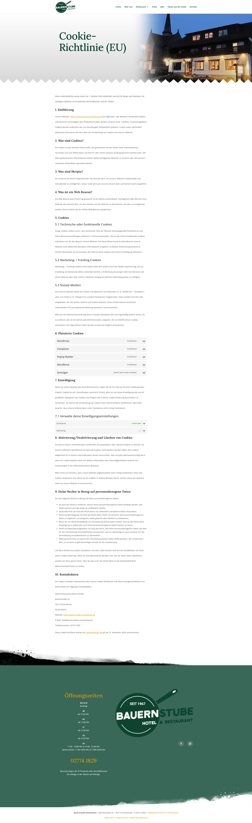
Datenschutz (121, 817)
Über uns (128, 7)
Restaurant (141, 7)
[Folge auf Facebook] (181, 744)
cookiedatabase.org (94, 632)
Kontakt (193, 7)
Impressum (109, 817)
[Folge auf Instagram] (190, 744)
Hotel (154, 7)
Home (118, 7)
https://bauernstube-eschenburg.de (86, 116)
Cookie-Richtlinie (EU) (138, 817)
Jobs (162, 7)
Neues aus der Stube (177, 7)
